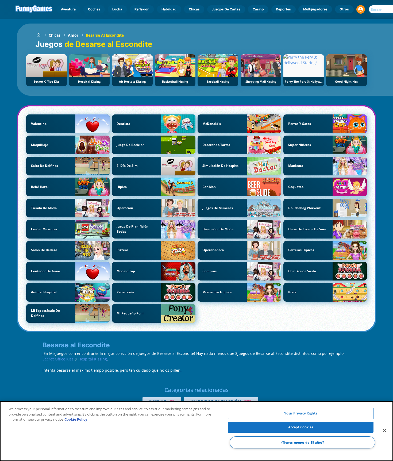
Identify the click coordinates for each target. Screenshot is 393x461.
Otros (344, 9)
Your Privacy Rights (300, 413)
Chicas (194, 9)
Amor (73, 35)
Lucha (117, 9)
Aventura (68, 9)
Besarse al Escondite (105, 35)
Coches (94, 9)
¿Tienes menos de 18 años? (302, 442)
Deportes (283, 9)
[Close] (384, 430)
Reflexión (141, 9)
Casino (258, 9)
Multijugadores (315, 9)
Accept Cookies (300, 427)
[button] (360, 9)
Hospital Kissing (92, 359)
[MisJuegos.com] (38, 35)
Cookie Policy (75, 419)
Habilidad (168, 9)
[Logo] (34, 9)
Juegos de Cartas (226, 9)
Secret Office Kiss (58, 359)
